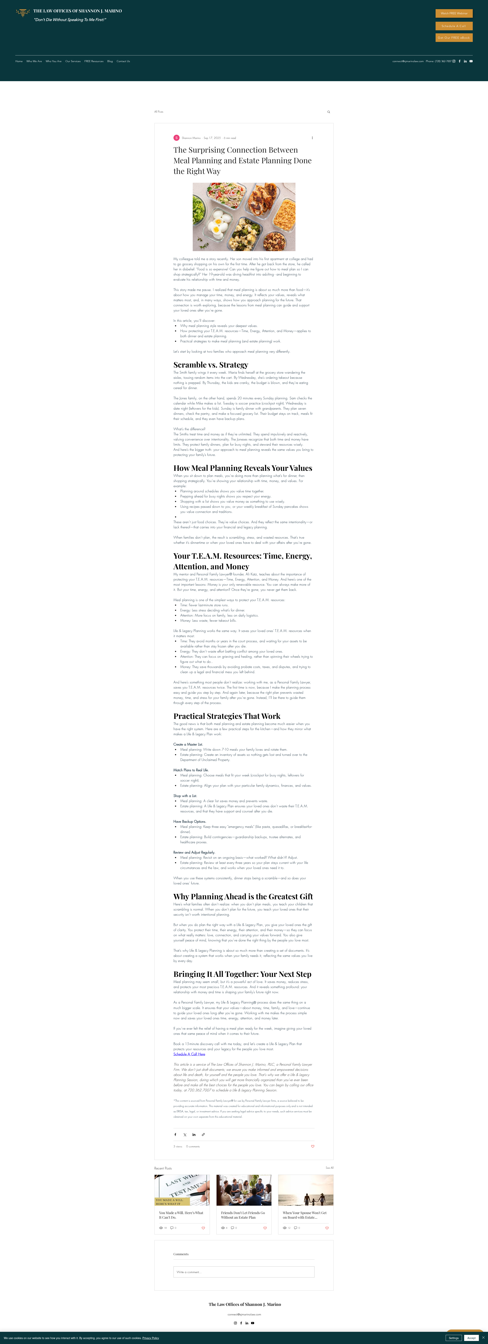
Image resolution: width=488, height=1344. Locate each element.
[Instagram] (454, 61)
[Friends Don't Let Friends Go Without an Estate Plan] (244, 1190)
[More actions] (312, 137)
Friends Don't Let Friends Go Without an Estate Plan (243, 1215)
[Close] (483, 1338)
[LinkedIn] (465, 61)
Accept (471, 1338)
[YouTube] (471, 61)
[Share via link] (203, 1134)
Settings (454, 1338)
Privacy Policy (150, 1338)
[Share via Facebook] (175, 1134)
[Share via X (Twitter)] (184, 1134)
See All (330, 1167)
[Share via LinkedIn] (194, 1134)
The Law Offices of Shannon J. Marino (245, 1304)
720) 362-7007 (444, 61)
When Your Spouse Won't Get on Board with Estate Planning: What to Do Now (305, 1215)
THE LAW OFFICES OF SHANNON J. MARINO (77, 11)
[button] (94, 61)
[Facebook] (460, 61)
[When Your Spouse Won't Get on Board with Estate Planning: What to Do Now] (305, 1190)
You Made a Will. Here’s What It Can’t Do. (181, 1215)
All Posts (158, 111)
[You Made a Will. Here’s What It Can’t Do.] (182, 1190)
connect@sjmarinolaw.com (244, 1314)
